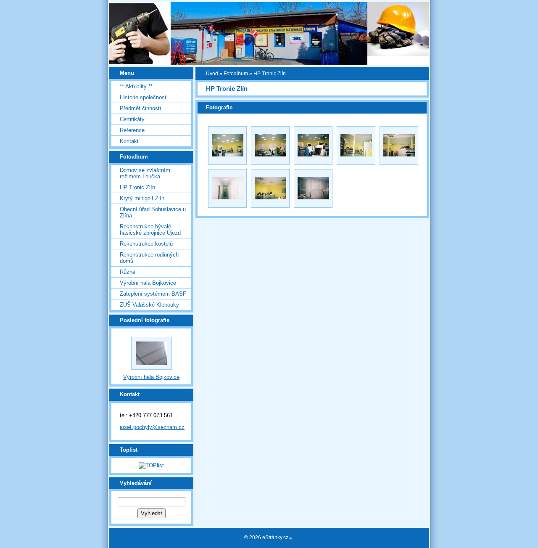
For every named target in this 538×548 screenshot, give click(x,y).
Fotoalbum (236, 73)
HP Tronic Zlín (137, 187)
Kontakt (129, 141)
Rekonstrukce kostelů (146, 244)
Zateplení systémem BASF (153, 294)
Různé (127, 272)
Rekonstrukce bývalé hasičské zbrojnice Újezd (150, 229)
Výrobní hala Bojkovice (148, 283)
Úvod (212, 73)
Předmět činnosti (140, 108)
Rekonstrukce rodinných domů (149, 257)
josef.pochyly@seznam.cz (152, 427)
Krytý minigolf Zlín (142, 198)
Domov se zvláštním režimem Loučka (145, 173)
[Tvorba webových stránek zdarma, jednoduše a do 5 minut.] (291, 538)
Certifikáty (132, 119)
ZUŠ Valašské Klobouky (149, 305)
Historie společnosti (144, 97)
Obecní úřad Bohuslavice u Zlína (153, 212)
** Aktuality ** (136, 86)
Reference (132, 130)
